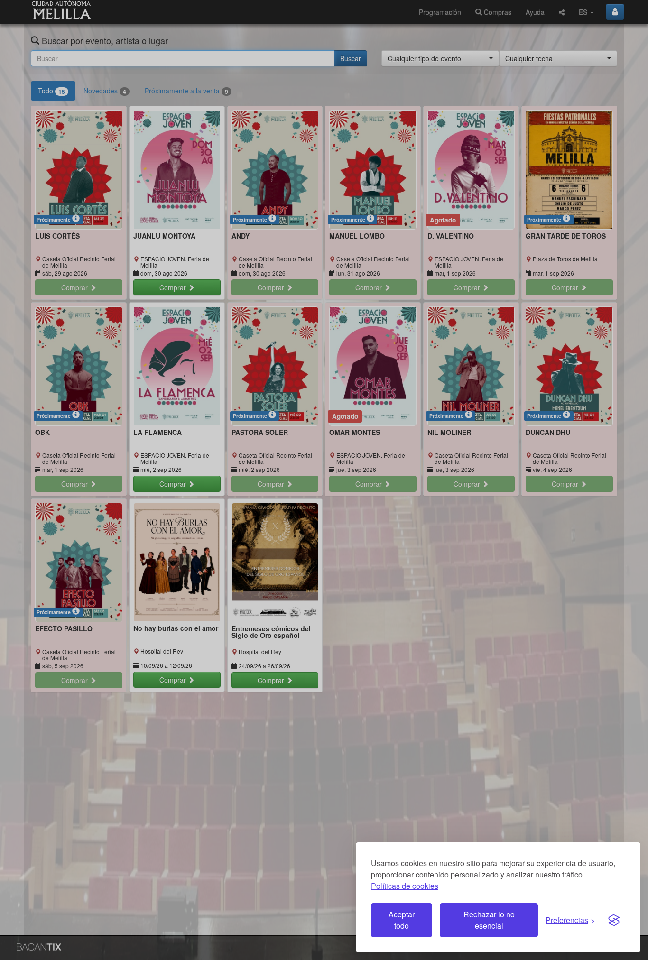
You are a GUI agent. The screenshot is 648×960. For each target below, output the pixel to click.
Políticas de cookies (404, 885)
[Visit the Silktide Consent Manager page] (613, 920)
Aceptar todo (402, 920)
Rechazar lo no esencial (489, 920)
